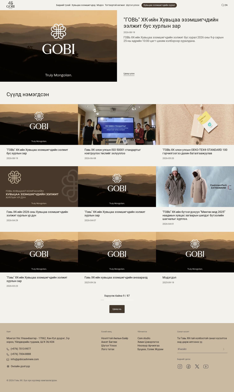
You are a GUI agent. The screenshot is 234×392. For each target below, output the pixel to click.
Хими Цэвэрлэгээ (148, 341)
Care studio (144, 338)
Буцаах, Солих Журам (150, 349)
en (226, 5)
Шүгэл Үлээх (109, 345)
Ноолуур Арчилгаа (149, 345)
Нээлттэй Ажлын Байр (114, 338)
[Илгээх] (223, 349)
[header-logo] (10, 5)
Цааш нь (117, 309)
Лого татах (107, 349)
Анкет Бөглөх (109, 341)
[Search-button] (223, 5)
